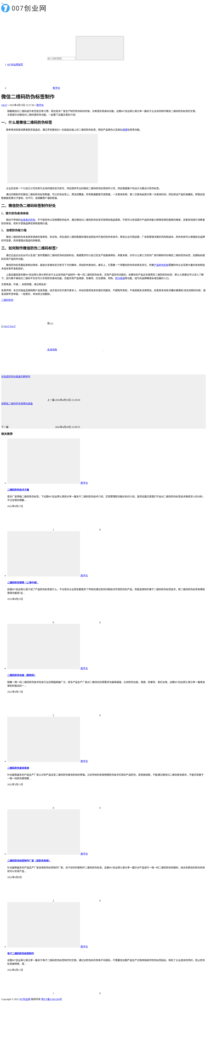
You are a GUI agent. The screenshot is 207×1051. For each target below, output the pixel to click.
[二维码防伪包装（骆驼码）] (44, 668)
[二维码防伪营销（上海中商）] (44, 575)
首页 (15, 64)
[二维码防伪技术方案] (44, 483)
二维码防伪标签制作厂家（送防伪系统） (29, 860)
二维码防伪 (7, 300)
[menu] (2, 3)
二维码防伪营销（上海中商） (23, 582)
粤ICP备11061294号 (51, 999)
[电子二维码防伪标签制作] (44, 946)
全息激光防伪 (28, 220)
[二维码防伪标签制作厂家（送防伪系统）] (44, 854)
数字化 (40, 105)
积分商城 (120, 278)
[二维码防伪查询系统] (44, 761)
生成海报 (52, 349)
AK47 (4, 105)
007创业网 (24, 999)
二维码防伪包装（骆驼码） (21, 675)
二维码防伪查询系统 (18, 768)
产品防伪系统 (161, 265)
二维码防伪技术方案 (18, 489)
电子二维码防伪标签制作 (20, 953)
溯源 (124, 129)
